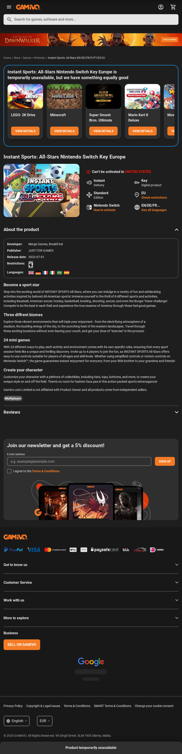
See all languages (154, 210)
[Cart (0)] (173, 7)
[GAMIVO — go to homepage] (28, 7)
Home (7, 57)
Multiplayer (13, 398)
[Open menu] (9, 7)
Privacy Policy (13, 706)
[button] (91, 229)
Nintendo (39, 57)
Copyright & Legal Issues (43, 706)
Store (17, 57)
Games (27, 57)
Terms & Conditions (45, 471)
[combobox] (91, 19)
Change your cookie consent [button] (154, 706)
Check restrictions (154, 197)
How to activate (105, 210)
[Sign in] (160, 7)
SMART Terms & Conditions (112, 706)
